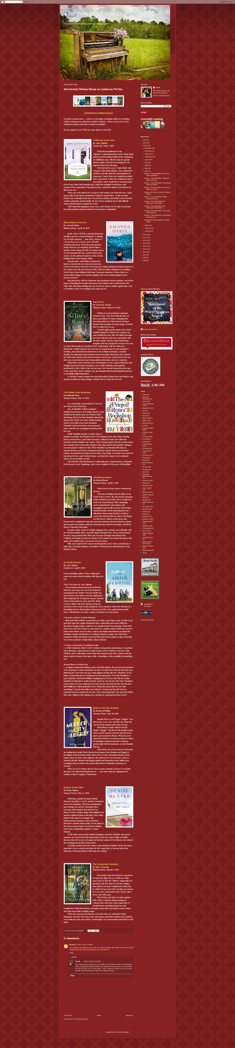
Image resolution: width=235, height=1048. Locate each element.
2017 (145, 238)
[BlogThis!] (91, 931)
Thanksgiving (147, 528)
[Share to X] (93, 931)
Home (99, 1015)
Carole (77, 961)
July (146, 162)
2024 (145, 140)
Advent (145, 394)
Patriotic (145, 511)
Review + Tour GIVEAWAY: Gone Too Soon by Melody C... (156, 174)
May (146, 168)
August (147, 160)
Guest (145, 472)
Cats (144, 426)
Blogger (126, 1032)
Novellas (145, 509)
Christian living (148, 432)
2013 (145, 249)
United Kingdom (148, 533)
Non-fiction (146, 506)
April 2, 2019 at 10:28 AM (92, 961)
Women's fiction (148, 546)
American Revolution (146, 398)
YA (143, 553)
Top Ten (145, 531)
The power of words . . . (98, 12)
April (146, 171)
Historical (146, 480)
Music (145, 497)
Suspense (146, 526)
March (147, 225)
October (147, 154)
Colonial (145, 442)
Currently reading (152, 119)
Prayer (145, 514)
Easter (145, 460)
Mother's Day (147, 495)
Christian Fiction (148, 428)
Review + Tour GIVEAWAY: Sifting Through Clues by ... (155, 197)
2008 (145, 260)
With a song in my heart (147, 542)
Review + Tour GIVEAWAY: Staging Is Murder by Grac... (156, 179)
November (148, 151)
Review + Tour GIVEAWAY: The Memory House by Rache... (157, 184)
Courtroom (146, 448)
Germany (146, 469)
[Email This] (89, 931)
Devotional (146, 455)
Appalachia (146, 408)
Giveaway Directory (147, 620)
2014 (145, 246)
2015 (145, 243)
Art (143, 411)
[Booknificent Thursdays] (147, 606)
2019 (145, 146)
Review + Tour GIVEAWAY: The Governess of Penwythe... (154, 202)
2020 (145, 143)
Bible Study (146, 418)
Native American (148, 502)
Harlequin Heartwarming (147, 475)
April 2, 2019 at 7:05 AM (85, 944)
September (148, 157)
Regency (146, 516)
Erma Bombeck (148, 463)
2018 (145, 235)
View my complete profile (161, 96)
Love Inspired (147, 488)
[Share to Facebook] (95, 931)
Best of (145, 416)
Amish (145, 401)
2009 (145, 258)
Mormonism (146, 492)
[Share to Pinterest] (98, 931)
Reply (71, 953)
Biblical (145, 420)
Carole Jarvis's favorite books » (162, 131)
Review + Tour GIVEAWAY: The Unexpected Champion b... (154, 207)
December (148, 148)
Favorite (145, 467)
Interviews (146, 485)
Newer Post (68, 1015)
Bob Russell (147, 423)
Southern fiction (148, 521)
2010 (145, 255)
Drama (145, 458)
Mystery (145, 500)
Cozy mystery (147, 451)
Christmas (146, 437)
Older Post (129, 1015)
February (148, 228)
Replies (74, 957)
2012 (145, 252)
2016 (145, 240)
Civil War (146, 439)
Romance (146, 519)
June (146, 165)
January (147, 231)
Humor (145, 483)
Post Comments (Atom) (80, 1019)
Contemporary (147, 444)
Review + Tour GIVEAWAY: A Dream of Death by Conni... (157, 188)
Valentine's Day (148, 537)
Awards (145, 413)
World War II (147, 550)
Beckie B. (73, 944)
